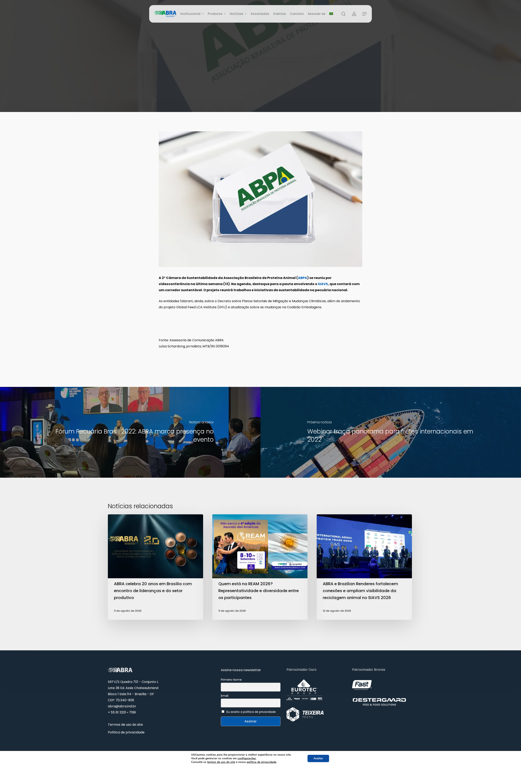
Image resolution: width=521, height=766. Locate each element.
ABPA (302, 277)
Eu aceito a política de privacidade (251, 712)
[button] (364, 14)
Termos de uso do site (125, 724)
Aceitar (318, 758)
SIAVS (323, 284)
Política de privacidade (126, 732)
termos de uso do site (221, 762)
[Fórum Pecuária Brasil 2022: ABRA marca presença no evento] (130, 432)
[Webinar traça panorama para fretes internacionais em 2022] (390, 432)
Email (224, 696)
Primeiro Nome (231, 680)
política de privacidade (261, 762)
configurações (247, 758)
